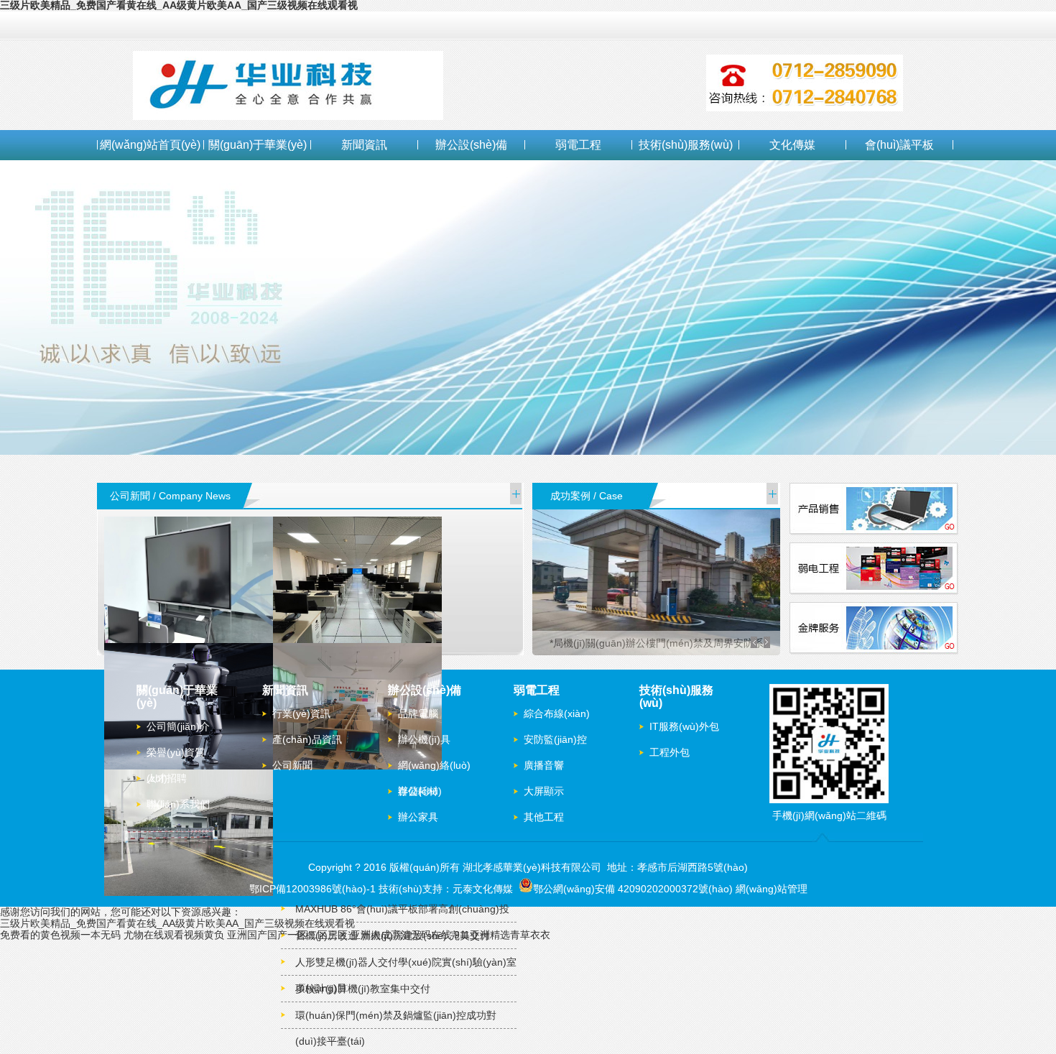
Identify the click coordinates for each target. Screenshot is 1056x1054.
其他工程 (544, 817)
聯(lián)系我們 (178, 804)
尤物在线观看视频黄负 (174, 934)
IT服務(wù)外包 (684, 726)
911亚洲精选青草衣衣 (502, 934)
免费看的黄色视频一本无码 (60, 934)
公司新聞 (292, 765)
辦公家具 (418, 817)
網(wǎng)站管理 (771, 888)
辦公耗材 (418, 791)
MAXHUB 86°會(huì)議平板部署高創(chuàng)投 (402, 909)
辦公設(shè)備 (471, 145)
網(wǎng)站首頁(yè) (150, 145)
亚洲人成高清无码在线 (401, 934)
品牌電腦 (418, 713)
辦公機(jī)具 (424, 739)
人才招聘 (167, 778)
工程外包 (669, 752)
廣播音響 (544, 765)
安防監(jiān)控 (555, 739)
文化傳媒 (792, 145)
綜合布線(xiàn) (557, 713)
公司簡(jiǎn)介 (178, 726)
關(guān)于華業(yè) (257, 145)
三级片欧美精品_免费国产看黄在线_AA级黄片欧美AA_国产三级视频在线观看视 (177, 923)
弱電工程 (578, 145)
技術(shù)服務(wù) (686, 145)
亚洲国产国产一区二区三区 (287, 934)
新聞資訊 (364, 145)
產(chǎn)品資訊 (307, 739)
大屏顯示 (544, 791)
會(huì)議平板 (899, 145)
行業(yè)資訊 (301, 713)
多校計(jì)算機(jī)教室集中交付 (362, 988)
